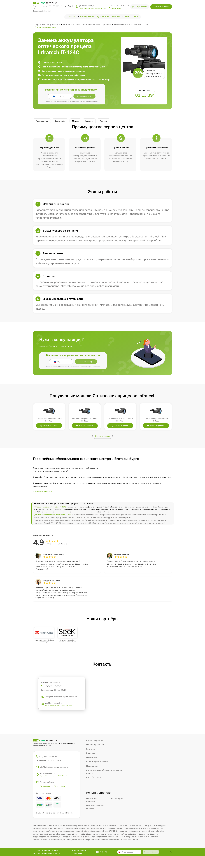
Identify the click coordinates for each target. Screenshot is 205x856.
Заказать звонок (162, 6)
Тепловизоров (116, 798)
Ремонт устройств (87, 17)
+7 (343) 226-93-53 (120, 5)
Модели (75, 121)
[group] (44, 635)
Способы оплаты (94, 777)
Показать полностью (42, 491)
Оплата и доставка (95, 744)
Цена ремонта (103, 17)
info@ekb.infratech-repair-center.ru (61, 696)
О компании (70, 17)
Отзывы (136, 17)
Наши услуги (92, 766)
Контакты (126, 17)
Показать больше (102, 436)
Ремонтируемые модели (97, 761)
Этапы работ (60, 121)
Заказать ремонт (50, 425)
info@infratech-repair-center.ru (54, 767)
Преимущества (42, 121)
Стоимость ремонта (95, 740)
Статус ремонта (141, 6)
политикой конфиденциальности (88, 101)
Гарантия (89, 121)
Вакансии (116, 17)
